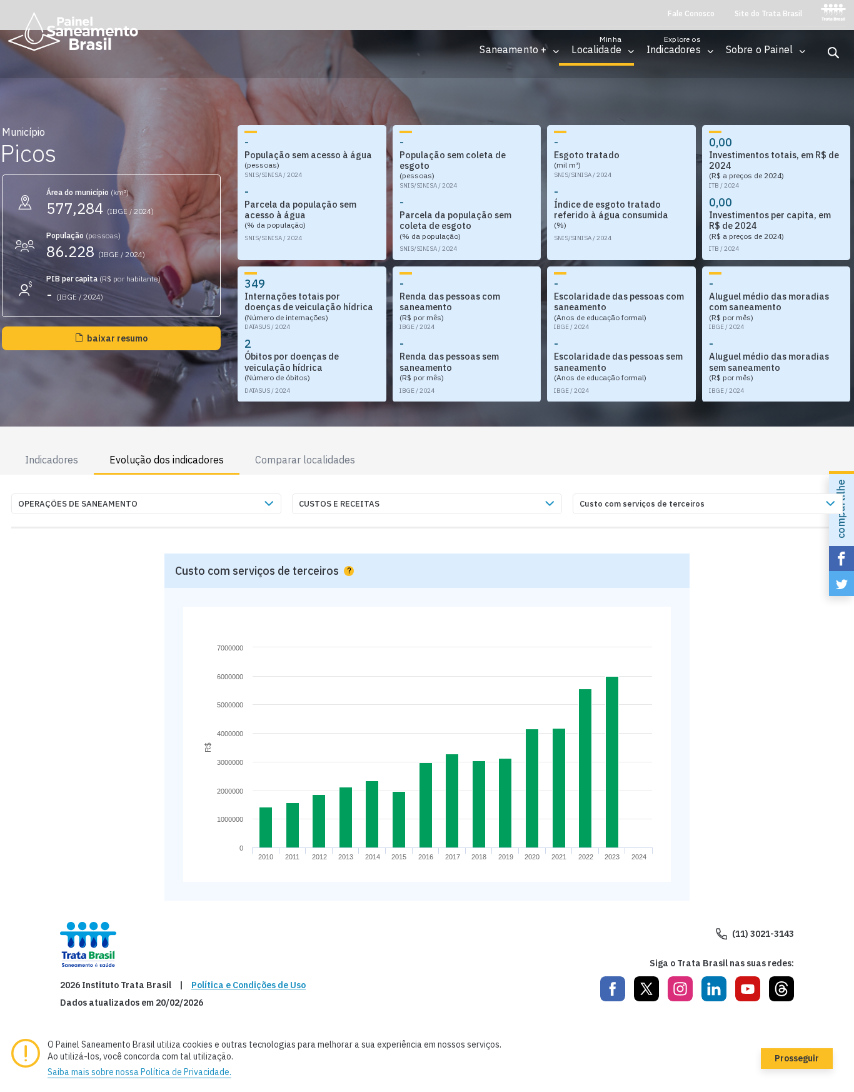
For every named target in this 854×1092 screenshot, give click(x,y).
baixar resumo (117, 338)
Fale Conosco (691, 14)
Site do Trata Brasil (768, 14)
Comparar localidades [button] (305, 459)
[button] (513, 50)
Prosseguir (797, 1058)
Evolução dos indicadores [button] (166, 459)
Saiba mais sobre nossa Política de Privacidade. (139, 1072)
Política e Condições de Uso (248, 985)
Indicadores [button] (51, 459)
